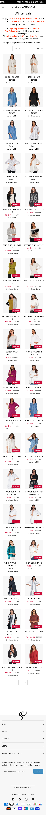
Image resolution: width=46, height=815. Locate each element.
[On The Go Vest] (12, 64)
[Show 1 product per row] (38, 48)
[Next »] (29, 682)
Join (38, 771)
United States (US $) (22, 787)
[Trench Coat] (34, 64)
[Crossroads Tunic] (12, 97)
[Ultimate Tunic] (12, 130)
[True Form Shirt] (12, 163)
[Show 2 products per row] (42, 48)
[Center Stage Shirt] (34, 130)
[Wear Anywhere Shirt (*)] (12, 550)
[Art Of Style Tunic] (34, 97)
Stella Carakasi (21, 794)
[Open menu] (5, 6)
